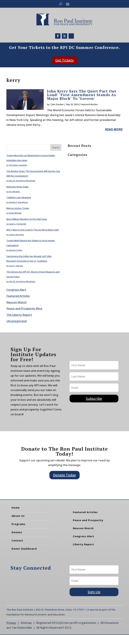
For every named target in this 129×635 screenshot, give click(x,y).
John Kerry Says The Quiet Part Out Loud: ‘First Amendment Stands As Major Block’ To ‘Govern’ (81, 95)
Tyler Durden (57, 104)
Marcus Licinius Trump (17, 208)
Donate (17, 532)
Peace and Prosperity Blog (24, 308)
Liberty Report (83, 544)
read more (114, 129)
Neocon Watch (16, 302)
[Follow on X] (64, 36)
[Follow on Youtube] (71, 36)
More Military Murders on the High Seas (26, 219)
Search (55, 147)
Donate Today (64, 475)
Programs (18, 524)
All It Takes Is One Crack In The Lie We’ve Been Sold (32, 229)
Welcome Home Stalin (17, 186)
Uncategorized (16, 321)
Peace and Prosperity (88, 520)
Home (16, 507)
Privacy (11, 623)
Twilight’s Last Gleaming (18, 197)
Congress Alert (16, 290)
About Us (18, 515)
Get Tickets (64, 60)
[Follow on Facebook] (57, 36)
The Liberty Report (19, 315)
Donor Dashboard (24, 548)
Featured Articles (89, 104)
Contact (17, 540)
